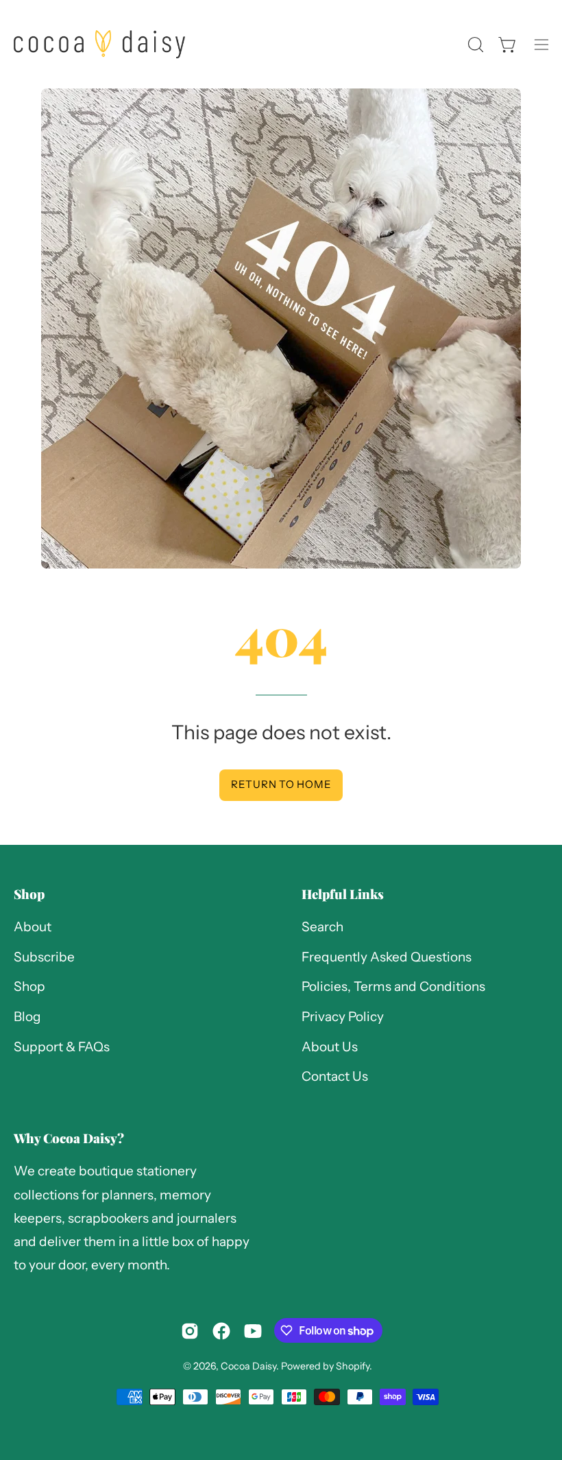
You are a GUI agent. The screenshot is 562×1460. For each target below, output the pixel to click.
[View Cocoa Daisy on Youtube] (253, 1331)
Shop (29, 894)
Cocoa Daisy (248, 1366)
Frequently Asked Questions (387, 957)
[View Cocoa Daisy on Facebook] (221, 1331)
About (32, 927)
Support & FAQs (62, 1047)
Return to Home (281, 784)
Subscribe (44, 957)
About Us (330, 1047)
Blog (27, 1017)
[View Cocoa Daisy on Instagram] (190, 1331)
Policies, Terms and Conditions (393, 987)
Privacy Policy (343, 1017)
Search (322, 927)
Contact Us (335, 1077)
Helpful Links (343, 894)
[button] (474, 44)
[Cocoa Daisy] (99, 44)
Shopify (352, 1366)
